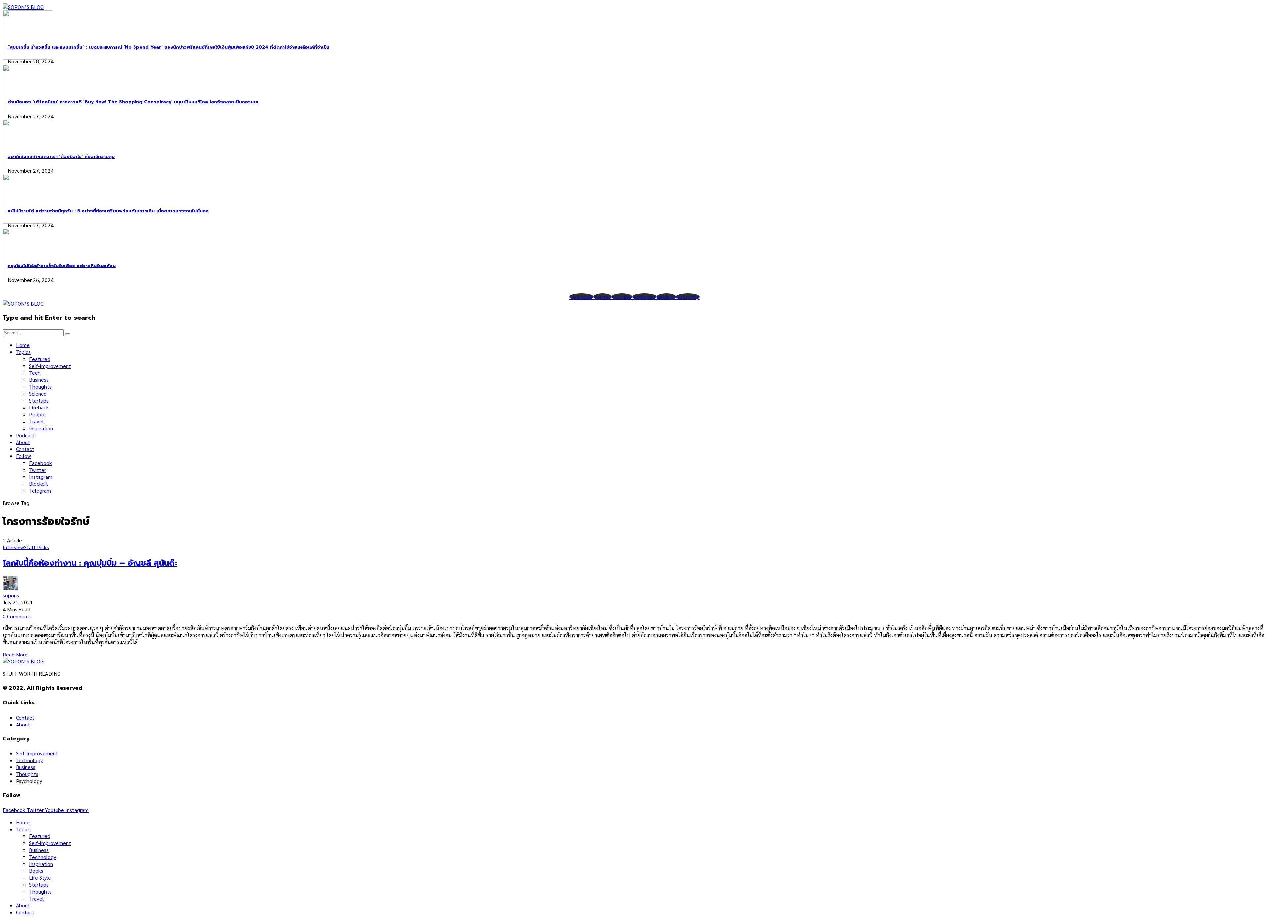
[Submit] (67, 334)
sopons (11, 595)
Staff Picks (36, 547)
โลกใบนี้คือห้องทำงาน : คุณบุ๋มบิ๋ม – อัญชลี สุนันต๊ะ (90, 563)
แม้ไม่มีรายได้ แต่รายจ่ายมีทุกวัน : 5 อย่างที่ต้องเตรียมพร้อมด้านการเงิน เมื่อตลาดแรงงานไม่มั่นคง (108, 211)
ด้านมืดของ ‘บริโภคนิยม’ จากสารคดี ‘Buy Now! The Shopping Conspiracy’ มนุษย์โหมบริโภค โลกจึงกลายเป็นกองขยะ (133, 102)
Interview (13, 547)
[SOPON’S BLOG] (23, 6)
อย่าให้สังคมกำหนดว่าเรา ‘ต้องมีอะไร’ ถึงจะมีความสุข (61, 156)
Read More (15, 654)
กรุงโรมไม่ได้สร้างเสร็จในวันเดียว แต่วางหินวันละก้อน (62, 266)
